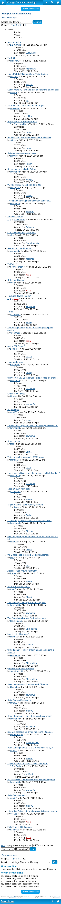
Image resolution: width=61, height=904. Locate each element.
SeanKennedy (32, 243)
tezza (28, 275)
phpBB (13, 897)
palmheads (15, 314)
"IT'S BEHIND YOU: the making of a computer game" (31, 779)
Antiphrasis (15, 333)
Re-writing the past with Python (21, 169)
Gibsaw (29, 531)
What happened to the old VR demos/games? (28, 555)
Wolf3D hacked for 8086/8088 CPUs (24, 185)
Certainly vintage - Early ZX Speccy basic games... (30, 716)
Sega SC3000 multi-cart (18, 489)
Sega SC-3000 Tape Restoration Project (25, 106)
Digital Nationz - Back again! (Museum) (25, 505)
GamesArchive (20, 124)
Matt (12, 444)
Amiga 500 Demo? (16, 346)
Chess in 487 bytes (16, 394)
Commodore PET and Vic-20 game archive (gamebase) (33, 90)
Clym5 (29, 452)
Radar (16, 507)
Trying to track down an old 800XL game (26, 457)
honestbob (15, 108)
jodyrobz (30, 211)
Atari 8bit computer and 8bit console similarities (29, 137)
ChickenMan (16, 621)
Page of (16, 25)
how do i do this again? (18, 634)
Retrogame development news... (22, 153)
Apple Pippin (13, 409)
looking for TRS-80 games (19, 827)
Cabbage (30, 227)
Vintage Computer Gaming (21, 2)
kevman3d (15, 172)
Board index (7, 901)
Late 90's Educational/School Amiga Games (27, 74)
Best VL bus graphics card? (20, 248)
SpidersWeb (19, 219)
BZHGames (15, 45)
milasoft (13, 92)
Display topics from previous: (18, 845)
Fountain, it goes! (15, 217)
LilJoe (13, 396)
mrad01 (13, 412)
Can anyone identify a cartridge (21, 232)
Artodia (57, 897)
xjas (12, 557)
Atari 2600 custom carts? (18, 586)
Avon (12, 283)
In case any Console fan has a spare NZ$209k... (29, 520)
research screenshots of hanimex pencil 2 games (30, 732)
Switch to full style (30, 8)
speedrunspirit (16, 671)
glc (27, 100)
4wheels (14, 76)
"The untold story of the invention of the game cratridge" (32, 425)
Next (3, 845)
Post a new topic (9, 17)
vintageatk (15, 187)
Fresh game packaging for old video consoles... (29, 201)
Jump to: (4, 862)
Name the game (14, 441)
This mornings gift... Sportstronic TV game (26, 602)
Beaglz (13, 349)
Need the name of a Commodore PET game (27, 684)
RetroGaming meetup (17, 795)
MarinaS (14, 542)
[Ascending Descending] (25, 849)
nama (28, 420)
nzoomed (14, 251)
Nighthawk (15, 61)
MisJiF (29, 356)
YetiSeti (29, 774)
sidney (13, 140)
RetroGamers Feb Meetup (19, 700)
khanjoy (29, 180)
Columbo (14, 687)
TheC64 (11, 58)
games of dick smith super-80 (20, 668)
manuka (14, 460)
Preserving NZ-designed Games (22, 121)
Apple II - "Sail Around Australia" (22, 571)
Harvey (29, 132)
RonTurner (15, 364)
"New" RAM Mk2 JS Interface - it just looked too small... (32, 378)
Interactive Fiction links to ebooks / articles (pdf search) (32, 811)
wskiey (29, 116)
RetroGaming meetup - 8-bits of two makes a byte (30, 748)
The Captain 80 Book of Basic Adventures (26, 618)
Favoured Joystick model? (19, 296)
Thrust (10, 312)
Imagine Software (15, 362)
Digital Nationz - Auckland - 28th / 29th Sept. (27, 764)
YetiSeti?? (12, 264)
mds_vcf (29, 84)
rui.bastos (14, 830)
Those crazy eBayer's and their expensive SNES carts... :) (33, 473)
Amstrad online (14, 42)
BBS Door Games (15, 280)
